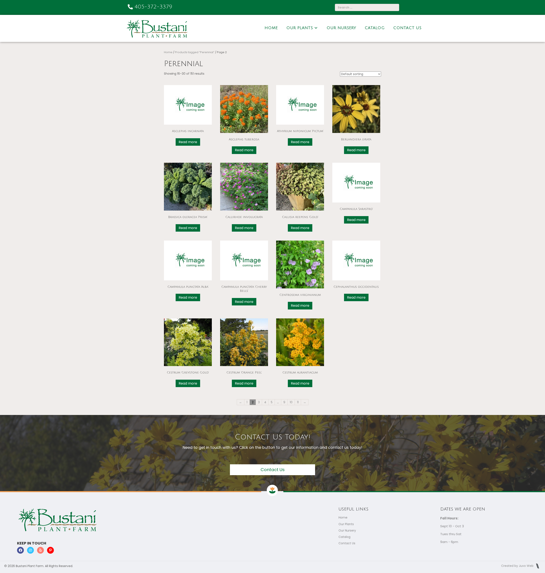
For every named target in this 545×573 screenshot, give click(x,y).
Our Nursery (347, 530)
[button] (272, 469)
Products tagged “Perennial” (194, 52)
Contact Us (346, 543)
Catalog (344, 537)
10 (291, 402)
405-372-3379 (153, 7)
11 (298, 402)
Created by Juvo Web (517, 566)
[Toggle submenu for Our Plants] (315, 27)
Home (168, 52)
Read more (188, 142)
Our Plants (346, 524)
